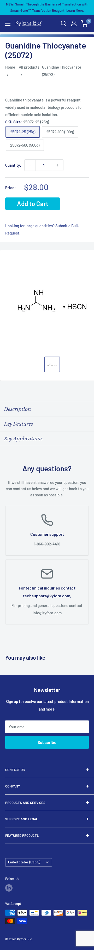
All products (29, 67)
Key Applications (23, 439)
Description (17, 409)
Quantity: (13, 165)
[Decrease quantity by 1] (30, 165)
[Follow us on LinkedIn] (9, 888)
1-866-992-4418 (47, 544)
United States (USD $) (24, 862)
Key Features (18, 424)
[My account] (74, 23)
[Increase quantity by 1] (57, 165)
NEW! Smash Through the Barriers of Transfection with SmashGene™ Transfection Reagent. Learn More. (47, 7)
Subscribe (47, 742)
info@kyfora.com (47, 612)
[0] (84, 23)
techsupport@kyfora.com (46, 595)
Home (10, 67)
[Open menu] (7, 24)
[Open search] (64, 23)
